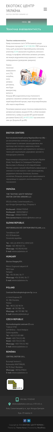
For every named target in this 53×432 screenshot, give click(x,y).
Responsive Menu (45, 9)
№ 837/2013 (28, 117)
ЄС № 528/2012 (29, 46)
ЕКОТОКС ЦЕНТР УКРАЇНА (20, 8)
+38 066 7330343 (27, 399)
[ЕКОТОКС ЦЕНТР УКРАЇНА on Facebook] (24, 420)
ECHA (16, 52)
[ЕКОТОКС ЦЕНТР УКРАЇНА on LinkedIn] (28, 420)
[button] (24, 22)
